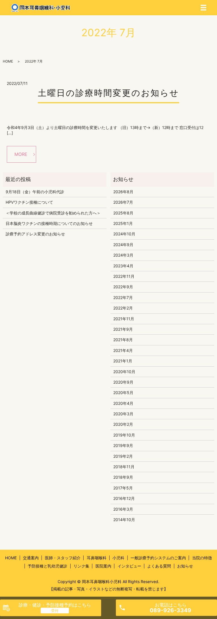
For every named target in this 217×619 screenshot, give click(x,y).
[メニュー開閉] (203, 7)
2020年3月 (123, 413)
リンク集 (81, 566)
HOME (8, 61)
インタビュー (129, 566)
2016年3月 (123, 509)
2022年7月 (123, 297)
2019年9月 (123, 445)
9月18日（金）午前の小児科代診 (35, 191)
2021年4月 (123, 350)
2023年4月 (123, 265)
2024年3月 (123, 255)
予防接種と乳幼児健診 (47, 566)
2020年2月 (123, 424)
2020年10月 (124, 371)
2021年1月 (122, 360)
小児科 (118, 557)
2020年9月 (123, 382)
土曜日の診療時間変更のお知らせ (108, 93)
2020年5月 (123, 392)
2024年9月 (123, 244)
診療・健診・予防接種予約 (55, 605)
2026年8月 (123, 191)
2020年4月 (123, 403)
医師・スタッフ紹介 (63, 557)
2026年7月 (123, 202)
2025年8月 (123, 212)
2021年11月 (123, 318)
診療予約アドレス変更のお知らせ (35, 233)
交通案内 (31, 557)
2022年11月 (123, 276)
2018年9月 (123, 477)
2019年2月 (123, 456)
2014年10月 (124, 519)
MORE (20, 154)
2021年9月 (123, 329)
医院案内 (103, 566)
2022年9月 (123, 286)
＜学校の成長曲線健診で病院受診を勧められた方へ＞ (53, 212)
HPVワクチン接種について (29, 202)
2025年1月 (123, 223)
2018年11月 (123, 466)
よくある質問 (159, 566)
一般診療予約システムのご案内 (158, 557)
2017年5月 (123, 487)
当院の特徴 (202, 557)
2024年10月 (124, 233)
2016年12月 (124, 498)
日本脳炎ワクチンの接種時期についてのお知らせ (49, 223)
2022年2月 (123, 308)
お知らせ (185, 566)
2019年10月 (124, 435)
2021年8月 (123, 339)
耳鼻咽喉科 (97, 557)
